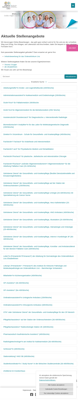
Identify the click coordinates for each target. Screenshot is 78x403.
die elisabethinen (10, 67)
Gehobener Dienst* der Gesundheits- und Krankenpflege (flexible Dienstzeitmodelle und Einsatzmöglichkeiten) (39, 174)
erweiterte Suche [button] (37, 82)
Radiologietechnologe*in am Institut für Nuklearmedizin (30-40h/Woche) (32, 342)
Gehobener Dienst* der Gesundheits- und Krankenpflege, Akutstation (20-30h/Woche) (38, 220)
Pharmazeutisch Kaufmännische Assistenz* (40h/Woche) (26, 334)
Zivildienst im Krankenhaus (14, 371)
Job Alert (72, 48)
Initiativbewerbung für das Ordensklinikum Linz (22, 56)
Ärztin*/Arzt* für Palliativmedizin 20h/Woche (21, 103)
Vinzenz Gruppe (10, 65)
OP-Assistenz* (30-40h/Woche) (16, 283)
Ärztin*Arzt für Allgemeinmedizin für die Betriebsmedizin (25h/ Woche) (31, 110)
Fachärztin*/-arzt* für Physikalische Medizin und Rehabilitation (28, 149)
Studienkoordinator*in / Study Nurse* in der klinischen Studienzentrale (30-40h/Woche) (38, 364)
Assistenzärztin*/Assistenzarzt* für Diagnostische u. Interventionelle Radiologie (35, 117)
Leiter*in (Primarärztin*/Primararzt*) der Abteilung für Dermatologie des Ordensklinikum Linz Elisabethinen (38, 257)
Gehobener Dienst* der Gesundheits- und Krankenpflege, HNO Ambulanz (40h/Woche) (38, 212)
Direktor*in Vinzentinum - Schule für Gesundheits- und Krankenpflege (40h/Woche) (36, 134)
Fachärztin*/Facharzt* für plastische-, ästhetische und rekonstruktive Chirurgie (34, 156)
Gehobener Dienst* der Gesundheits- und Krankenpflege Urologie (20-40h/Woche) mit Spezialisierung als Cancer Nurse (38, 194)
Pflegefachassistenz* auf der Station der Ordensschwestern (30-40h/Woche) (34, 320)
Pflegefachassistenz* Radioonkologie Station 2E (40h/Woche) (28, 327)
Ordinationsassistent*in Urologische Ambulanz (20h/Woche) (27, 298)
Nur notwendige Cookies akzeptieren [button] (56, 393)
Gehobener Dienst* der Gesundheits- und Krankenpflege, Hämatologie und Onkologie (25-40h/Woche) (38, 228)
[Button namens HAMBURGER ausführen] (73, 5)
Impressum (27, 390)
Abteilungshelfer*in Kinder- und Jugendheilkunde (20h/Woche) (28, 88)
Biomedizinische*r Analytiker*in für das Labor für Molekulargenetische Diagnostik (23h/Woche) (36, 126)
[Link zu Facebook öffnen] (32, 394)
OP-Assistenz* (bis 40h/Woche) (16, 290)
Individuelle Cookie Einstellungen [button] (56, 389)
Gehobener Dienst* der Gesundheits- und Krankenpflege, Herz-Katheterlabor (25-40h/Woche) (36, 204)
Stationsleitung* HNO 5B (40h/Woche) (18, 356)
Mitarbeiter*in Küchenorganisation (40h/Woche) (22, 276)
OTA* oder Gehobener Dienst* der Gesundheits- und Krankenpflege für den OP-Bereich (38, 312)
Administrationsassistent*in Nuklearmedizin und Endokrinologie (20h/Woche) (34, 95)
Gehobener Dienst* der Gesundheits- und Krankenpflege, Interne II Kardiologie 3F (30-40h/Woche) (38, 238)
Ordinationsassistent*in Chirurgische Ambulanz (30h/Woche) (27, 305)
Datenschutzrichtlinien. (47, 380)
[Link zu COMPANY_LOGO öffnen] (10, 5)
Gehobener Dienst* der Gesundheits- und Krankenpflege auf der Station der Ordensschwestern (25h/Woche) (34, 184)
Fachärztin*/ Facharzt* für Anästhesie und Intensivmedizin (26, 142)
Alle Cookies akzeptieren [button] (56, 385)
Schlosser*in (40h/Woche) (13, 349)
